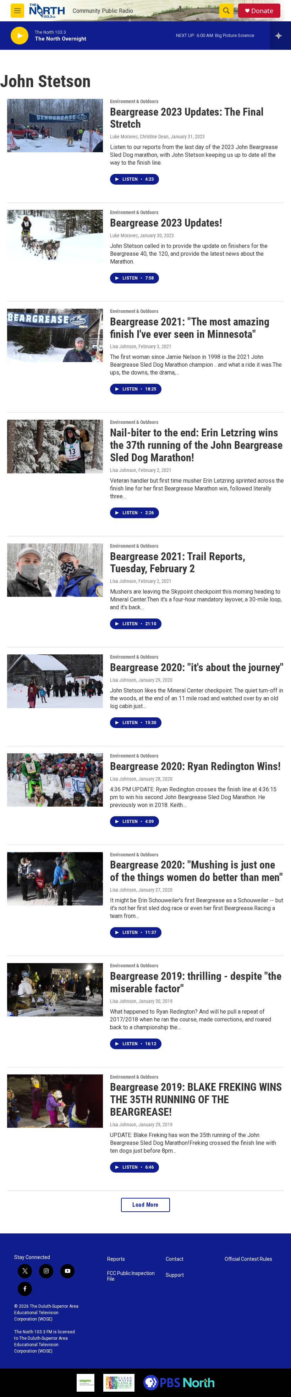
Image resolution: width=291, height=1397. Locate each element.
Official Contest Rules (248, 1259)
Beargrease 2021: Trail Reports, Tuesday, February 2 (177, 562)
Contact (174, 1259)
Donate (262, 11)
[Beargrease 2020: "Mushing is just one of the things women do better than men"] (55, 878)
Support (175, 1275)
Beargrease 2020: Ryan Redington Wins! (195, 766)
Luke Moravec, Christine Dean (139, 136)
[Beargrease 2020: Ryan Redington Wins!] (55, 780)
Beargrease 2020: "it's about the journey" (197, 667)
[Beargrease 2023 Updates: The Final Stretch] (55, 125)
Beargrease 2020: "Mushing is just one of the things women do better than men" (196, 871)
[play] (19, 36)
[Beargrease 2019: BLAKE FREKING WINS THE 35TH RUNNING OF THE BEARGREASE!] (55, 1101)
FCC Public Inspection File (131, 1276)
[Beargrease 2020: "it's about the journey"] (55, 681)
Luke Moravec (124, 235)
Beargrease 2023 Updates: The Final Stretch (187, 118)
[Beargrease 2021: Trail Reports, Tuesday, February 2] (55, 570)
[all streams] (280, 35)
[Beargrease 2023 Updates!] (55, 236)
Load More (145, 1204)
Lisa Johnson (123, 346)
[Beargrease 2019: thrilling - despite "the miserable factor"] (55, 989)
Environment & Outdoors (134, 101)
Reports (116, 1259)
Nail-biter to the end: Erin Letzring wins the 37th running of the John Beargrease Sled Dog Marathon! (196, 445)
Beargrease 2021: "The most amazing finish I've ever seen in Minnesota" (189, 327)
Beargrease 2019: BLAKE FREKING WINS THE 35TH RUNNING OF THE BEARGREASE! (196, 1099)
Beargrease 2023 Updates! (166, 223)
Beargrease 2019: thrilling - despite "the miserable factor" (195, 982)
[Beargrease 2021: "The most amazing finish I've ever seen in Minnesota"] (55, 335)
